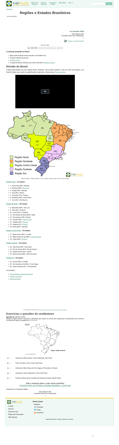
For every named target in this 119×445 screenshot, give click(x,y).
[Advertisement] (45, 295)
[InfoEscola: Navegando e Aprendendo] (17, 3)
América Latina (15, 60)
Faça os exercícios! (76, 41)
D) (8, 373)
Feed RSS (39, 412)
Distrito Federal (49, 62)
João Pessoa (27, 219)
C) (8, 368)
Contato (10, 406)
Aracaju (25, 222)
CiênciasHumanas (44, 3)
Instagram (37, 404)
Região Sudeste (11, 243)
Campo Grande (36, 237)
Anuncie (11, 409)
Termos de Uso (13, 411)
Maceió (25, 224)
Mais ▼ (71, 2)
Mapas (25, 389)
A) (8, 358)
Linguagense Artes (53, 3)
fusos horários (60, 72)
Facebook (39, 407)
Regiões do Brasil (16, 276)
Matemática (62, 2)
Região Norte (11, 182)
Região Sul (10, 258)
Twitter (38, 410)
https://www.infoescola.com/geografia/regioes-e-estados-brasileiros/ (52, 309)
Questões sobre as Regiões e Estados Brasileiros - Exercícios (45, 385)
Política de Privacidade (15, 414)
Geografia (9, 9)
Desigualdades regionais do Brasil (21, 274)
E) (8, 378)
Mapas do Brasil (15, 279)
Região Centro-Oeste (13, 230)
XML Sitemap (12, 417)
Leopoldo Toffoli (78, 31)
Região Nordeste (12, 204)
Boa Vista (26, 188)
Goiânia (24, 239)
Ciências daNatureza (34, 3)
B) (8, 363)
